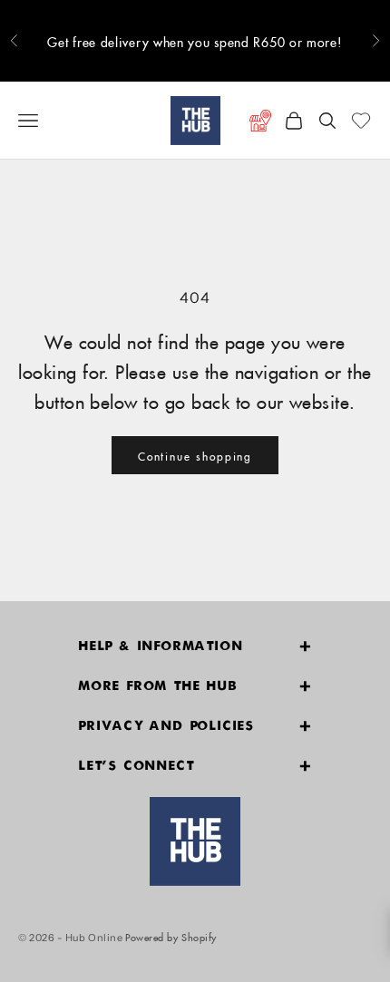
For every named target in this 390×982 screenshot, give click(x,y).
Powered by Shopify (171, 935)
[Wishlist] (361, 120)
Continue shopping (195, 455)
